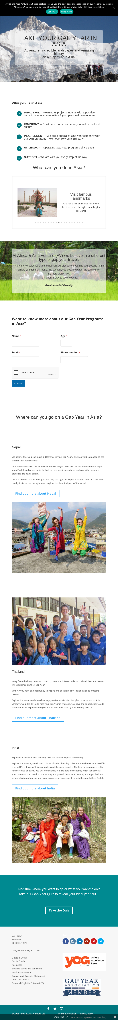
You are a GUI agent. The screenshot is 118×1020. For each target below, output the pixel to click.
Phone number (71, 352)
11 (61, 222)
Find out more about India (35, 788)
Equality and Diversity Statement (28, 976)
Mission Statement (21, 972)
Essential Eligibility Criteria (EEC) (28, 983)
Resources (17, 964)
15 (72, 222)
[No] (114, 8)
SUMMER (16, 939)
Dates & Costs (19, 957)
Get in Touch (18, 961)
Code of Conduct (20, 979)
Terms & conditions (68, 1013)
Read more (66, 11)
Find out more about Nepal (35, 493)
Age (64, 336)
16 (74, 222)
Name (16, 336)
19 (82, 222)
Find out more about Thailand (38, 718)
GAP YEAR (17, 935)
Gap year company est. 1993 (26, 950)
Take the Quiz (59, 910)
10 (58, 222)
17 (77, 222)
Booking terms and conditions (27, 968)
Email (16, 352)
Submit (18, 383)
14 (69, 222)
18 (79, 222)
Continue (52, 11)
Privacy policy (86, 1013)
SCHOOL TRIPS (19, 942)
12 (64, 222)
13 (66, 222)
